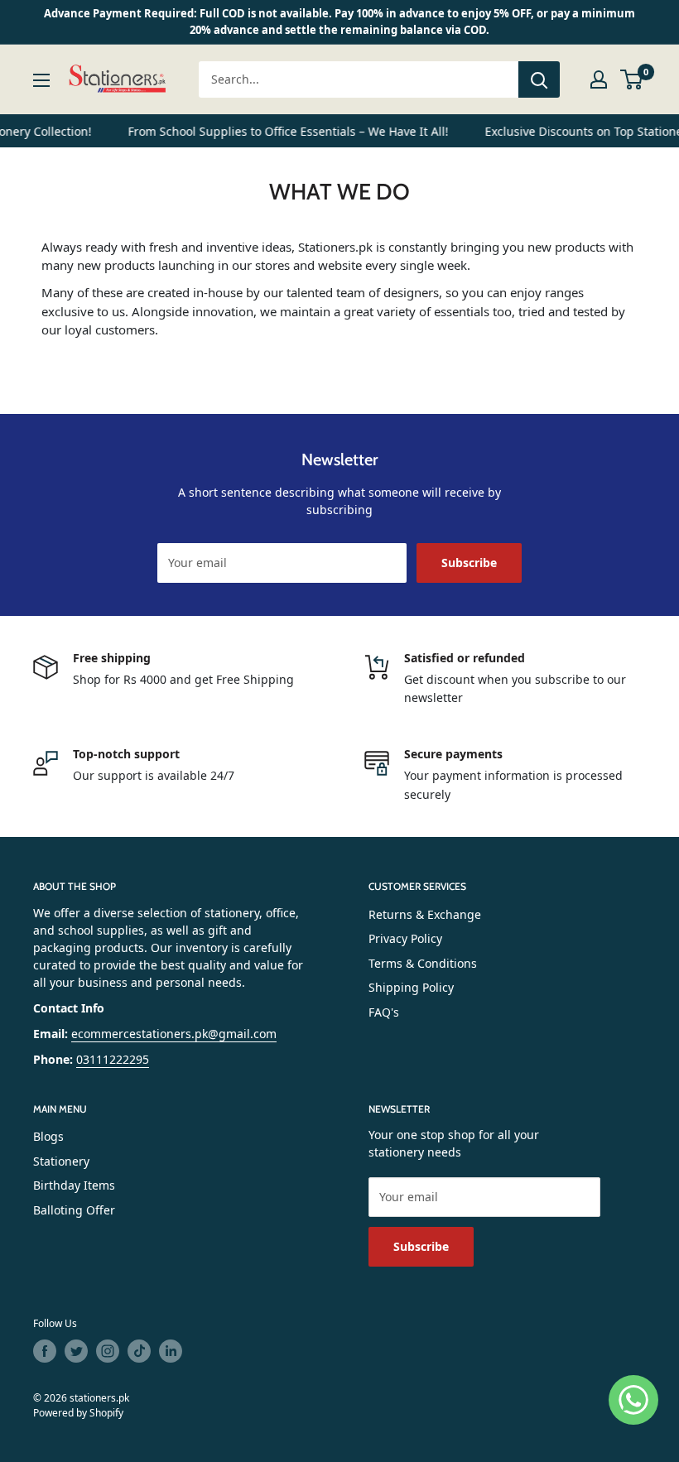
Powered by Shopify (78, 1413)
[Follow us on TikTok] (139, 1351)
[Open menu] (41, 80)
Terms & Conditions (422, 963)
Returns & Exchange (424, 914)
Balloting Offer (74, 1210)
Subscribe (469, 562)
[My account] (598, 79)
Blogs (48, 1136)
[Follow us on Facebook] (44, 1351)
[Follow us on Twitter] (76, 1351)
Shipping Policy (411, 987)
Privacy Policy (405, 938)
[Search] (539, 79)
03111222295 (112, 1059)
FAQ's (383, 1012)
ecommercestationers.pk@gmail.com (174, 1033)
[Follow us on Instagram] (107, 1351)
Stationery (61, 1161)
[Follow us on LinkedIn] (170, 1351)
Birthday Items (74, 1185)
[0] (632, 79)
